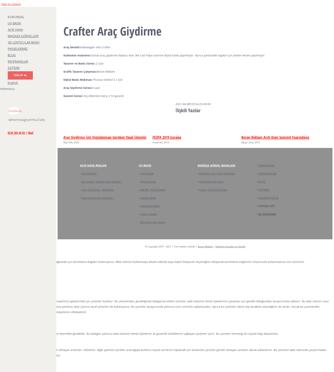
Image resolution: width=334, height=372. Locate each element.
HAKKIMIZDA (266, 165)
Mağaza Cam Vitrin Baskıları (217, 173)
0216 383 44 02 (16, 133)
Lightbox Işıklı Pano (211, 181)
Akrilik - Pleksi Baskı (153, 190)
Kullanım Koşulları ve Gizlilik (230, 246)
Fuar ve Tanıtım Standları (98, 198)
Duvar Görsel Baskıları (213, 190)
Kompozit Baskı (150, 206)
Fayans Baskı (148, 214)
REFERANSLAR (267, 173)
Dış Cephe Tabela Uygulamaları (102, 181)
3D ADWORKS (267, 214)
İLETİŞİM (263, 190)
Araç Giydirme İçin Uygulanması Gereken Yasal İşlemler (105, 137)
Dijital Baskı (89, 173)
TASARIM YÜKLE (268, 198)
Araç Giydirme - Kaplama (98, 190)
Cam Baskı (147, 173)
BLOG (261, 181)
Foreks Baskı (148, 198)
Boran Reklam (205, 246)
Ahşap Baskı (148, 181)
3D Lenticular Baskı (152, 222)
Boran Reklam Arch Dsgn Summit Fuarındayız (275, 137)
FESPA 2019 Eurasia (167, 137)
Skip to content (11, 4)
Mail (30, 133)
